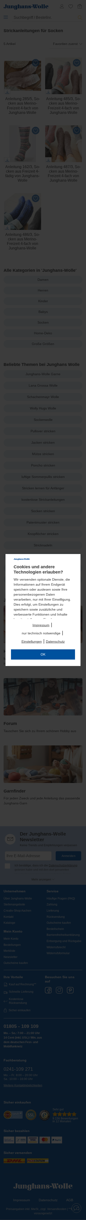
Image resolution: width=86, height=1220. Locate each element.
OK (43, 654)
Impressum (40, 625)
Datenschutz (55, 641)
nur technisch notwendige (41, 633)
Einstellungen (32, 641)
